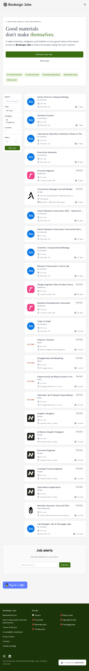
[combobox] (12, 132)
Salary (7, 137)
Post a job (44, 61)
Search (7, 97)
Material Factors (10, 615)
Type (7, 107)
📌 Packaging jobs (67, 624)
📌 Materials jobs (39, 624)
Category (8, 116)
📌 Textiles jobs (38, 629)
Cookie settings (9, 646)
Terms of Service (10, 627)
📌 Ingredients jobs (68, 620)
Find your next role (44, 54)
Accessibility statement (13, 632)
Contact (6, 641)
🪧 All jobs (36, 615)
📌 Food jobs (37, 620)
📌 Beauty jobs (66, 615)
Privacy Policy (8, 636)
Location (8, 128)
